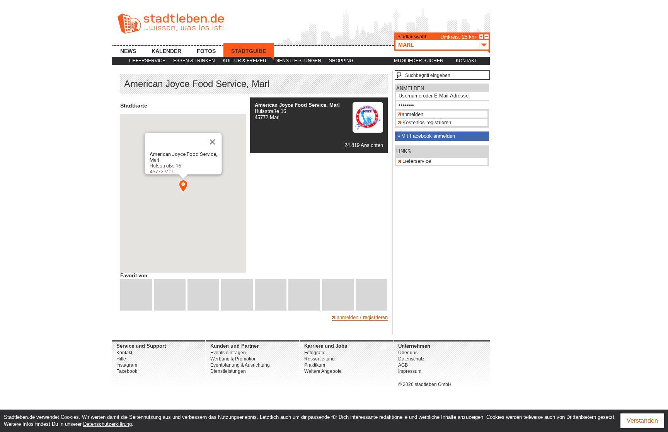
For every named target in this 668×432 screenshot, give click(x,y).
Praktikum (314, 365)
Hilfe (121, 359)
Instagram (126, 365)
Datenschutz (411, 359)
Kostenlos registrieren (426, 122)
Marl (406, 45)
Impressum (409, 371)
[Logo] (368, 131)
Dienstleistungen (297, 60)
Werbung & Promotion (233, 359)
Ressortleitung (319, 359)
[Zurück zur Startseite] (171, 24)
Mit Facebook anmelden (428, 136)
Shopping (341, 60)
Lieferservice (147, 60)
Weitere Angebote (323, 371)
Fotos (206, 51)
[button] (183, 186)
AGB (403, 365)
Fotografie (314, 352)
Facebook (126, 371)
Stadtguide (248, 51)
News (128, 51)
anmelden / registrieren (362, 317)
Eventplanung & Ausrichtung (240, 365)
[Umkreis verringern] (486, 36)
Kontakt (466, 60)
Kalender (166, 51)
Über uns (408, 352)
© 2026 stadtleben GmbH (425, 384)
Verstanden (642, 420)
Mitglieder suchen (418, 60)
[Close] (212, 142)
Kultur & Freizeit (245, 60)
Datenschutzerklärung (107, 424)
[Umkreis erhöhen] (481, 36)
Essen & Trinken (194, 60)
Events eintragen (228, 352)
